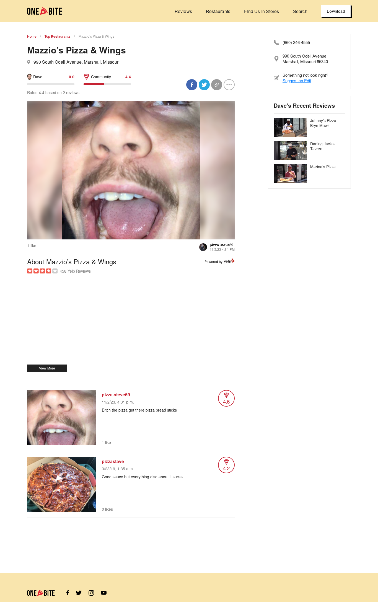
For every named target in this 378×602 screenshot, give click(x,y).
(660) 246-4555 (296, 42)
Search (300, 11)
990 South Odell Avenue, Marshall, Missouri (76, 62)
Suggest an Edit (297, 80)
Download (336, 11)
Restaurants (218, 11)
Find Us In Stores (261, 11)
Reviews (183, 11)
